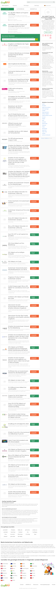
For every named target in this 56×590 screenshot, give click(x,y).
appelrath (44, 130)
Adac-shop (44, 131)
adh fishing (44, 128)
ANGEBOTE (33, 13)
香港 (3, 580)
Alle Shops (37, 5)
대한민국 (4, 570)
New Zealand (5, 577)
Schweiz (33, 575)
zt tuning (28, 534)
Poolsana (13, 529)
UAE (13, 577)
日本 (33, 568)
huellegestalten (35, 532)
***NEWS (33, 244)
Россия (33, 573)
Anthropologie (45, 108)
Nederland (4, 573)
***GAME (33, 465)
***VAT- (33, 396)
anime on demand (46, 135)
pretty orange (35, 529)
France (13, 568)
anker (43, 104)
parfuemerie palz (27, 529)
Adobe (43, 118)
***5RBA (33, 424)
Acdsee (43, 110)
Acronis (43, 117)
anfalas (43, 133)
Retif (51, 138)
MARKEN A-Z (47, 138)
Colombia (14, 566)
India (13, 570)
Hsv (28, 532)
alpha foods (44, 123)
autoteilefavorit (5, 529)
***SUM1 (33, 381)
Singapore (24, 573)
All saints (44, 105)
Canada (4, 566)
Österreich (24, 575)
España (23, 566)
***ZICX (33, 441)
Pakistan (14, 573)
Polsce (13, 580)
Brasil (33, 563)
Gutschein (15, 5)
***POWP (33, 235)
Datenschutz (35, 584)
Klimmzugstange (20, 534)
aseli (43, 120)
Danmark (4, 568)
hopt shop (13, 532)
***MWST (33, 476)
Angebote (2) (33, 9)
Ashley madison (45, 113)
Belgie (23, 563)
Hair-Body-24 (20, 536)
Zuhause (42, 138)
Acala (43, 126)
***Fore (33, 253)
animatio (44, 121)
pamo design (13, 536)
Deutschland (34, 566)
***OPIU (33, 278)
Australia (14, 563)
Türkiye (3, 575)
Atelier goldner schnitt (47, 115)
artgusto (44, 125)
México (33, 570)
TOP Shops (26, 5)
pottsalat (6, 532)
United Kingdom (25, 568)
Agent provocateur (46, 107)
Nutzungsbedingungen (45, 584)
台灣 (33, 577)
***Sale (33, 450)
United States (5, 563)
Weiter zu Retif (48, 32)
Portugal (24, 577)
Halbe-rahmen (20, 529)
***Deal (33, 348)
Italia (23, 570)
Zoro (6, 534)
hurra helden (13, 534)
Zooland (20, 532)
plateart (5, 536)
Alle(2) (7, 9)
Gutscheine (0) (20, 9)
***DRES (33, 297)
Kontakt (53, 584)
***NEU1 (33, 262)
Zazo (35, 534)
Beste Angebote (5, 5)
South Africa (14, 575)
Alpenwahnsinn (45, 112)
